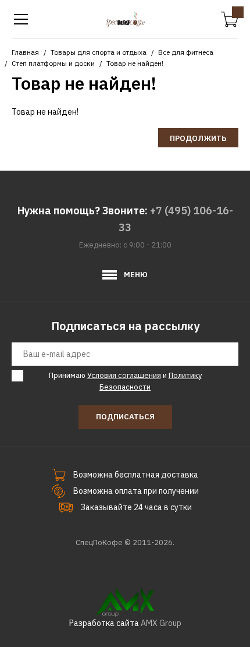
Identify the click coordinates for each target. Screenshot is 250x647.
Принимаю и (125, 381)
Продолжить (198, 138)
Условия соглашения (124, 375)
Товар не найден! (134, 63)
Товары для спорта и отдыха (99, 52)
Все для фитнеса (185, 52)
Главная (25, 52)
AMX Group (161, 623)
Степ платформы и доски (53, 63)
